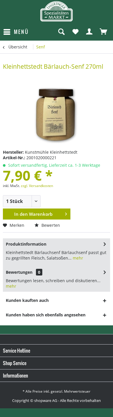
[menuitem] (16, 32)
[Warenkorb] (104, 32)
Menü (21, 31)
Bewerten (50, 225)
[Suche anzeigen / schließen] (61, 32)
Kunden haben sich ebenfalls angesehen (45, 315)
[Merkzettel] (75, 32)
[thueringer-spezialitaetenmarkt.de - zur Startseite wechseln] (56, 11)
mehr (77, 258)
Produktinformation (26, 244)
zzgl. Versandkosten (37, 185)
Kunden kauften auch (27, 300)
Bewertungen (19, 272)
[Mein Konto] (89, 32)
